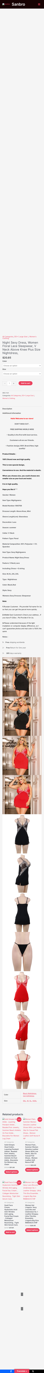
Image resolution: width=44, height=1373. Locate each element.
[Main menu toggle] (39, 4)
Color (4, 361)
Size (4, 369)
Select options (11, 1172)
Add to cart (25, 383)
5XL (24, 1101)
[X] (33, 1371)
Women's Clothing (8, 398)
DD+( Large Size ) (21, 337)
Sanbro (18, 4)
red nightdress (28, 1096)
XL (30, 1101)
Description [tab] (7, 409)
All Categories (7, 337)
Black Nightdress (29, 1093)
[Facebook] (11, 1371)
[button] (22, 1294)
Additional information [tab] (11, 413)
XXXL (35, 1101)
